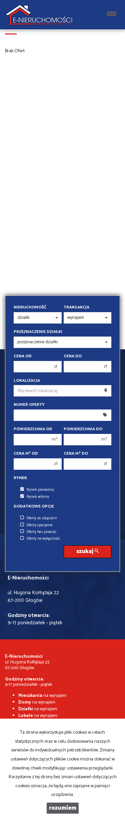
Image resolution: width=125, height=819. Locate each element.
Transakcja (76, 307)
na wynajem (42, 696)
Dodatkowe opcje (34, 507)
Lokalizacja (27, 381)
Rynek (20, 478)
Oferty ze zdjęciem (42, 518)
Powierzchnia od (33, 429)
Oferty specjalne (40, 525)
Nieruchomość (30, 307)
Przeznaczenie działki (38, 332)
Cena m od (26, 454)
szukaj (85, 551)
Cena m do (76, 454)
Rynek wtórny (38, 497)
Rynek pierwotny (40, 490)
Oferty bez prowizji (41, 532)
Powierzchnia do (83, 429)
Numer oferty (29, 405)
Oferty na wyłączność (43, 539)
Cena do (73, 356)
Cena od (23, 356)
